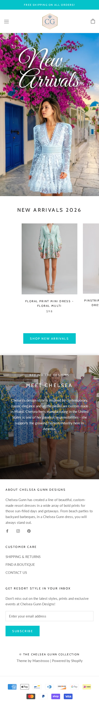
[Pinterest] (29, 531)
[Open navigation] (6, 21)
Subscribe (22, 631)
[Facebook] (7, 531)
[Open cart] (93, 21)
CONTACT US (16, 572)
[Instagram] (18, 531)
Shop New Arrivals (49, 338)
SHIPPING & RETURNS (23, 557)
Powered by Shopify (67, 661)
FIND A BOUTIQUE (20, 564)
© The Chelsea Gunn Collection (49, 654)
